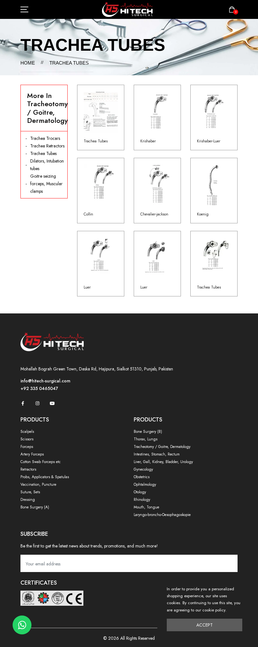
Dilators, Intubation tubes (47, 165)
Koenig (203, 214)
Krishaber (148, 141)
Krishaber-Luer (208, 141)
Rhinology (142, 499)
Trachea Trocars (45, 138)
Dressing (27, 499)
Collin (88, 214)
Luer (87, 287)
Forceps (26, 446)
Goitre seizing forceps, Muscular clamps (46, 183)
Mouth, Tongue (146, 507)
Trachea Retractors (47, 146)
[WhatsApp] (22, 625)
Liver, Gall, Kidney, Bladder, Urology (163, 462)
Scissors (26, 439)
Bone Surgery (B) (148, 431)
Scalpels (27, 431)
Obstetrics (141, 477)
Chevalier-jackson (154, 214)
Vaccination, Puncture (38, 484)
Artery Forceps (32, 454)
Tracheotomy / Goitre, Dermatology (162, 446)
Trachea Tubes (43, 153)
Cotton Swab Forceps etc (40, 462)
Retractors (28, 469)
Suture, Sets (30, 492)
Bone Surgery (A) (34, 507)
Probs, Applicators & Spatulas (44, 477)
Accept (204, 625)
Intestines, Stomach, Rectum (157, 454)
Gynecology (143, 469)
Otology (140, 492)
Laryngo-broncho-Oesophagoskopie (162, 515)
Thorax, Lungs (145, 439)
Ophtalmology (145, 484)
